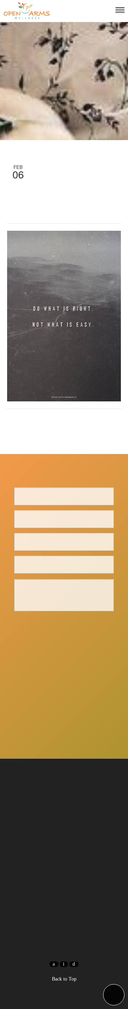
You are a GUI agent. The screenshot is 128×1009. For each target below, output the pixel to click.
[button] (113, 994)
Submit (63, 625)
